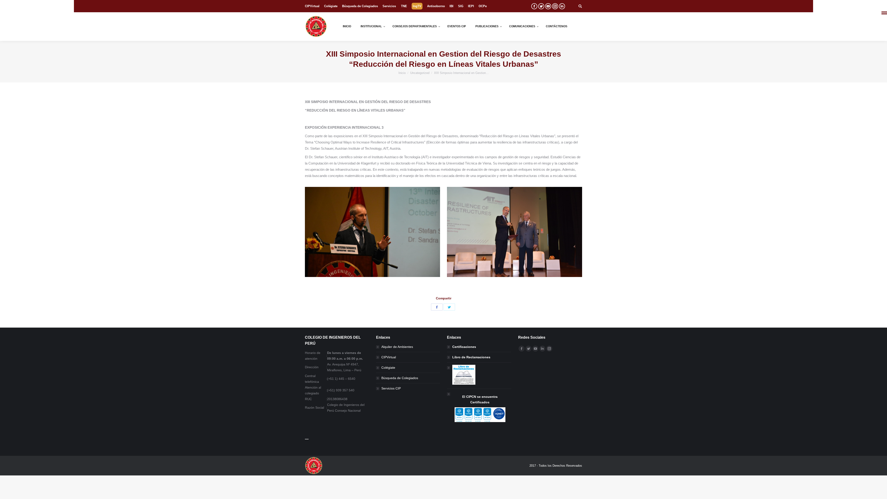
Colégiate (388, 367)
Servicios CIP (391, 388)
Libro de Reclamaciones (471, 357)
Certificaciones (464, 347)
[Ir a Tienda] (880, 492)
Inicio (402, 73)
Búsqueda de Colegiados (399, 378)
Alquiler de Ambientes (397, 347)
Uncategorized (419, 73)
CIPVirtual (388, 357)
